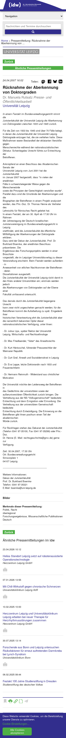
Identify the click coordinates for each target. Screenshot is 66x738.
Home (4, 40)
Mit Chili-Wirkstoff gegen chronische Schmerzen (31, 586)
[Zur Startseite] (33, 8)
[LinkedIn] (60, 82)
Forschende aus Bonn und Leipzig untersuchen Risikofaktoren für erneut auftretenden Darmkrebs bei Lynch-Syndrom (32, 650)
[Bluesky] (55, 82)
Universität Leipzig (16, 105)
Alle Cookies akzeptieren (17, 731)
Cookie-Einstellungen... (16, 723)
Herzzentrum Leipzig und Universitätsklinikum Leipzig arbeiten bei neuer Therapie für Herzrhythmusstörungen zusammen (30, 616)
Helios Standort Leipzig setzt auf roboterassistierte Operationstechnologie (33, 557)
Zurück (8, 61)
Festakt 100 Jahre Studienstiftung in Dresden (29, 681)
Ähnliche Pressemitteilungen (33, 68)
